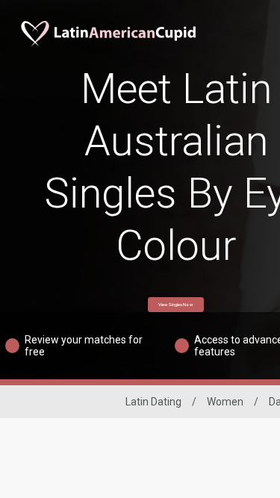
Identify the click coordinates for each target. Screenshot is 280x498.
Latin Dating (153, 402)
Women (225, 402)
